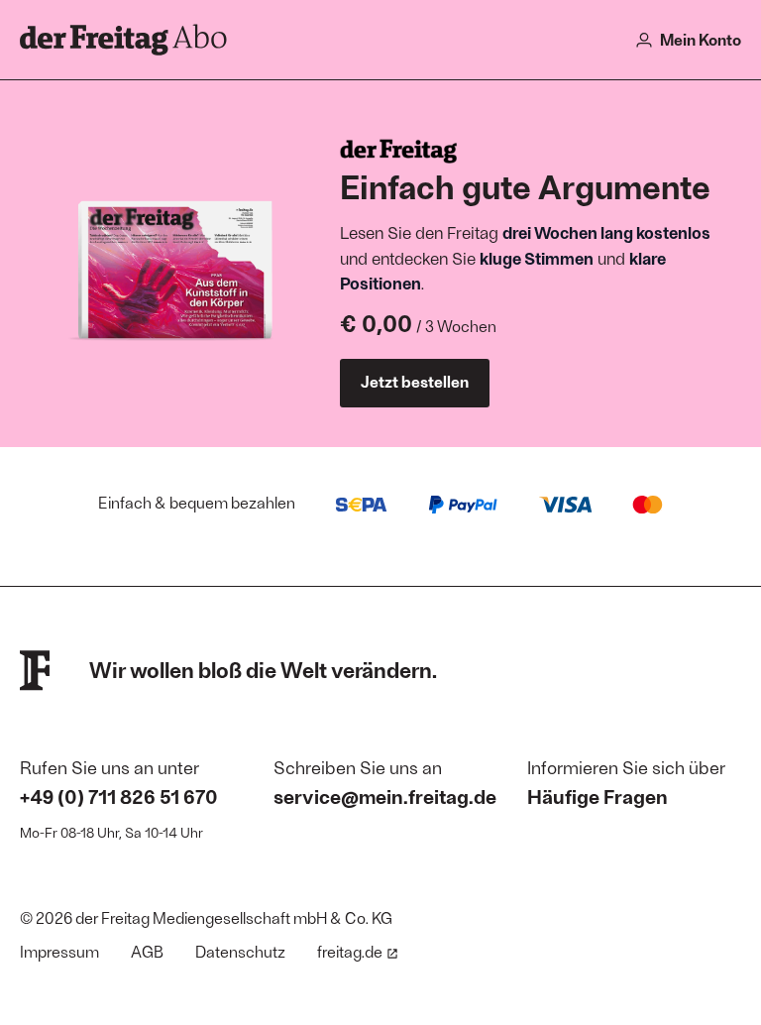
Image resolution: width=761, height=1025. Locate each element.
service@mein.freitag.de (384, 796)
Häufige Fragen (597, 796)
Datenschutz (240, 951)
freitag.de (349, 951)
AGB (147, 951)
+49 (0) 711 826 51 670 (119, 796)
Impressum (59, 951)
